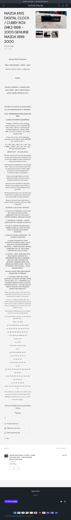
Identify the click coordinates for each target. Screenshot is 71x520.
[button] (4, 5)
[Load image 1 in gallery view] (39, 34)
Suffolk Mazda (12, 516)
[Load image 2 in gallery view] (47, 34)
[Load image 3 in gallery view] (54, 34)
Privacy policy (29, 516)
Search (35, 495)
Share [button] (7, 438)
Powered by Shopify (20, 516)
